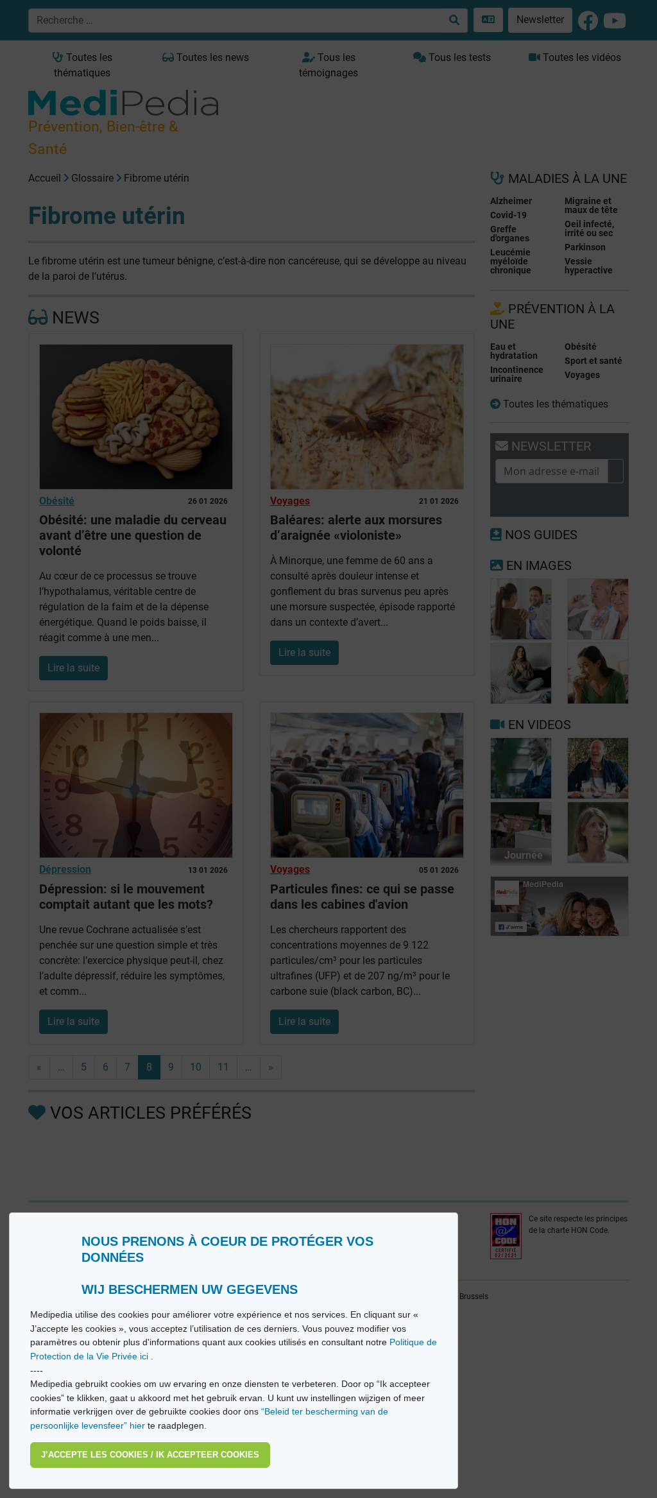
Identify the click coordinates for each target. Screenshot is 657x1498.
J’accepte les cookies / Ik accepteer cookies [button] (150, 1454)
